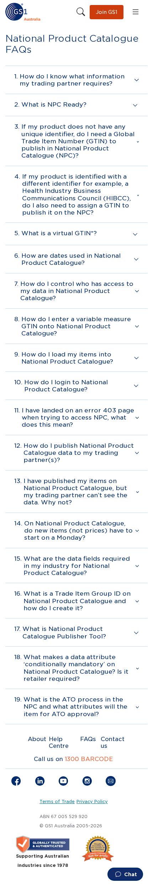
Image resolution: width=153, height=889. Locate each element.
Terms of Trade (57, 801)
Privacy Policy (92, 801)
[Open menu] (135, 12)
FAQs (88, 739)
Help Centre (59, 742)
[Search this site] (81, 12)
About (37, 739)
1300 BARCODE (89, 759)
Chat (130, 874)
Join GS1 (106, 12)
